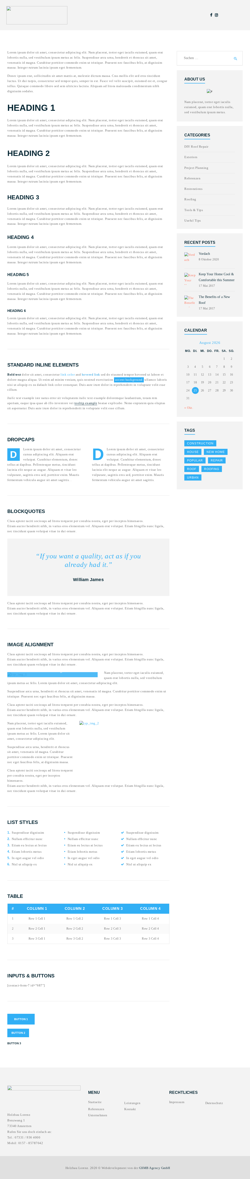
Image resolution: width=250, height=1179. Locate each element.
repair (217, 460)
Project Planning (196, 168)
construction (200, 443)
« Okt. (188, 408)
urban (193, 477)
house (193, 452)
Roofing (190, 199)
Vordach (204, 254)
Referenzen (192, 178)
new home (216, 452)
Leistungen (132, 1103)
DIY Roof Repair (196, 146)
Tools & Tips (193, 210)
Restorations (193, 189)
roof (191, 469)
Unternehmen (97, 1115)
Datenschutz (214, 1103)
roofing (211, 469)
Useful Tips (192, 220)
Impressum (177, 1102)
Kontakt (130, 1109)
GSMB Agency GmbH (154, 1168)
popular (195, 460)
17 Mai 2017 (207, 285)
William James (88, 579)
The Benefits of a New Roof (214, 300)
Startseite (95, 1102)
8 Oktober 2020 (209, 259)
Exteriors (191, 157)
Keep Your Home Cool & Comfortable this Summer (217, 277)
